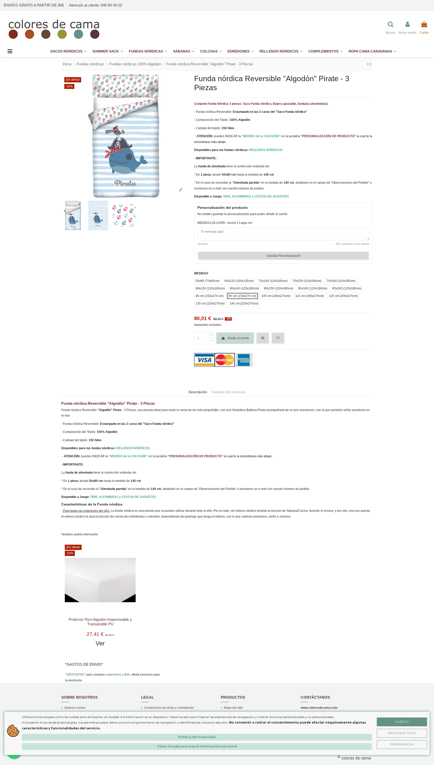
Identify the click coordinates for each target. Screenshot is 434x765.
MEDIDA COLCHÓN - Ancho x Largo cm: (225, 223)
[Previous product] (368, 64)
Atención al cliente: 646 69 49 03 (95, 5)
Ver (100, 643)
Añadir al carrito (238, 338)
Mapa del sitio (233, 707)
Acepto (402, 722)
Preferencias (402, 744)
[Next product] (370, 64)
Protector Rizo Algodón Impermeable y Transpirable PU (100, 621)
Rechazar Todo (402, 733)
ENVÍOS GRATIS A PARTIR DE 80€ (34, 5)
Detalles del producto (228, 392)
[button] (325, 51)
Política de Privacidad (196, 737)
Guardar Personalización (283, 256)
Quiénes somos (75, 707)
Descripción (198, 392)
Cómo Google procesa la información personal (197, 746)
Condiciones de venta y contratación (169, 707)
